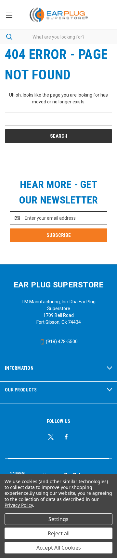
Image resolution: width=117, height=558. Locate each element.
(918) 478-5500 (61, 341)
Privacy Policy (19, 505)
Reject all (59, 533)
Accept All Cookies (58, 547)
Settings (58, 519)
